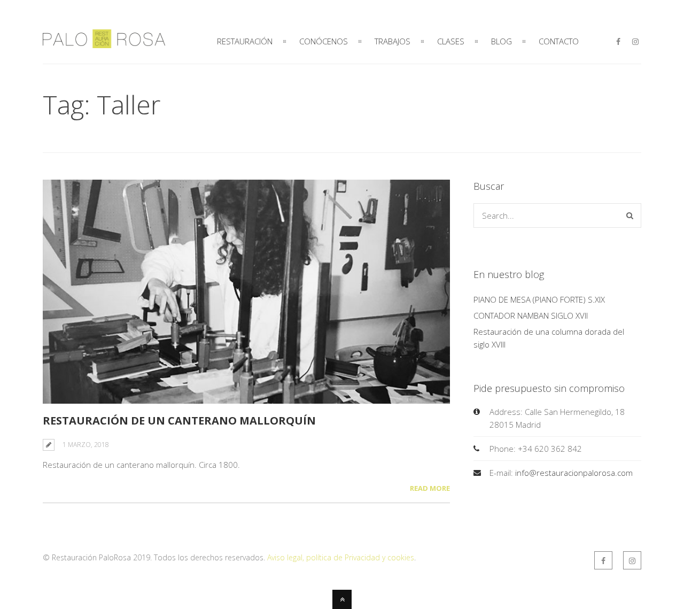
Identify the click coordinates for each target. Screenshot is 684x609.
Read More (430, 488)
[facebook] (618, 41)
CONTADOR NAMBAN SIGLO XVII (530, 315)
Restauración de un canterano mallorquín (179, 420)
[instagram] (635, 41)
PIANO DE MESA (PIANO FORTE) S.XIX (539, 299)
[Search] (629, 215)
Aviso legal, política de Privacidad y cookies (340, 557)
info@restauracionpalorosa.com (574, 472)
